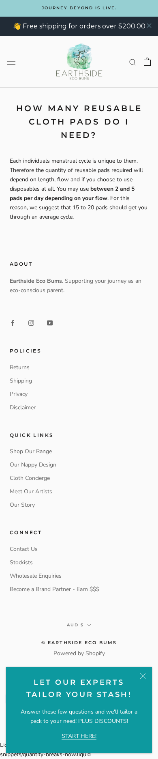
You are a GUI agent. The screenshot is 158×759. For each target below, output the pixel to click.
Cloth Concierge (30, 478)
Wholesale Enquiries (36, 576)
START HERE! (79, 736)
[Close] (143, 676)
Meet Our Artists (31, 491)
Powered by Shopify (79, 653)
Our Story (22, 505)
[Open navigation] (11, 62)
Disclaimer (23, 407)
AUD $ (75, 625)
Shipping (21, 381)
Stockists (21, 562)
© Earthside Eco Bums (79, 642)
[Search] (133, 61)
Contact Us (24, 549)
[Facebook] (12, 322)
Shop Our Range (31, 451)
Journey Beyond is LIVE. (79, 8)
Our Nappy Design (33, 465)
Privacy (19, 394)
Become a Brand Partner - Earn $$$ (54, 589)
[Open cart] (147, 62)
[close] (149, 25)
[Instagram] (31, 322)
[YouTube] (50, 322)
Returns (20, 367)
